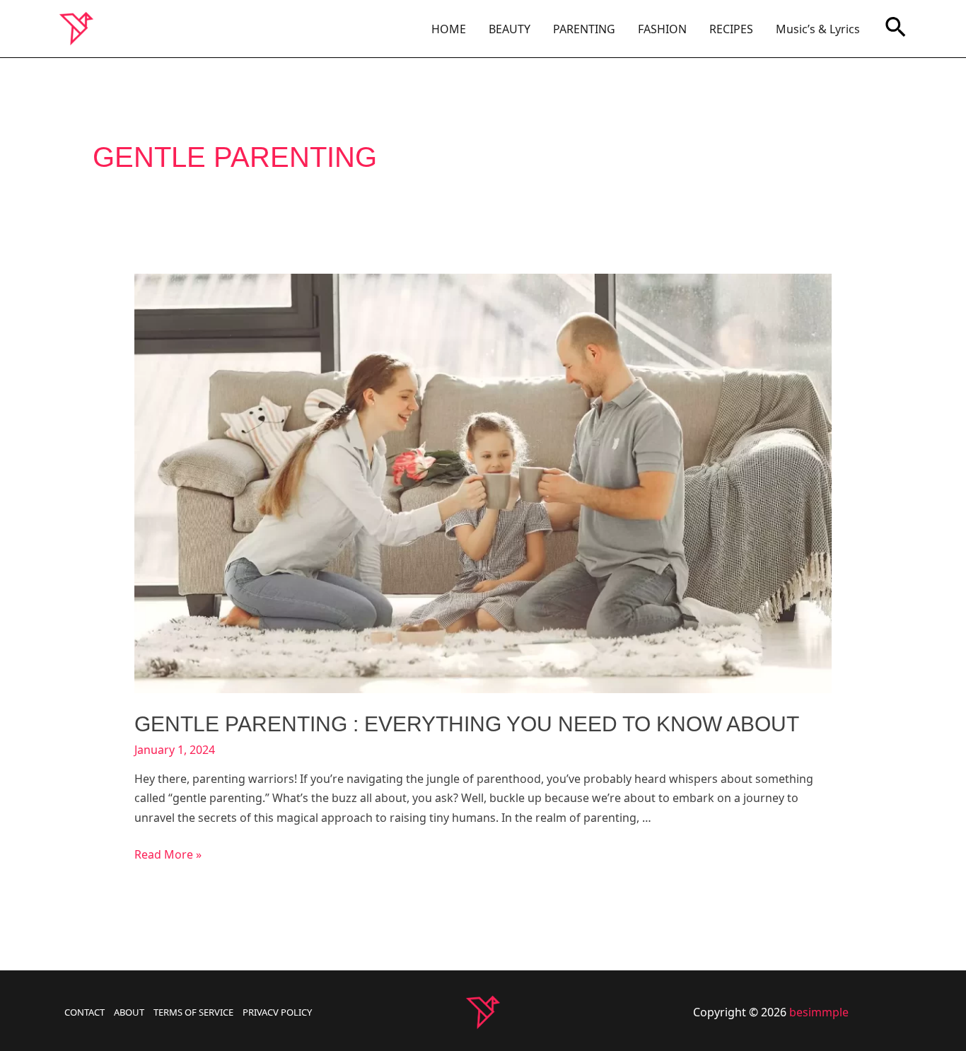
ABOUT (129, 1012)
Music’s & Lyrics (818, 29)
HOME (448, 29)
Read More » (168, 854)
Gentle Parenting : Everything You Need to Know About (466, 724)
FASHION (662, 29)
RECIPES (731, 29)
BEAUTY (509, 29)
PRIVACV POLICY (277, 1012)
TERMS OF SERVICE (193, 1012)
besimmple (819, 1012)
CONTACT (84, 1012)
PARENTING (584, 29)
